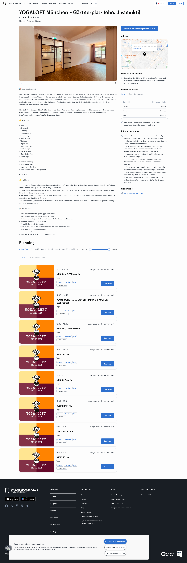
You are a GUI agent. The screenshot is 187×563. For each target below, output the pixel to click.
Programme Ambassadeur (121, 508)
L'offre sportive (15, 3)
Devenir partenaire (49, 3)
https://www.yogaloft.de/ (134, 193)
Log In (180, 3)
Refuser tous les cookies (115, 547)
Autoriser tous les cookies (115, 541)
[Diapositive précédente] (112, 83)
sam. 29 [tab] (65, 249)
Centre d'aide (146, 495)
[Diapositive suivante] (115, 83)
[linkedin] (22, 506)
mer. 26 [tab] (43, 249)
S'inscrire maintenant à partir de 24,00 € (139, 28)
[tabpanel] (68, 367)
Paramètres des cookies (115, 553)
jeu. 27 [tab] (50, 249)
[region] (79, 547)
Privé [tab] (123, 94)
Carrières (84, 495)
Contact (84, 503)
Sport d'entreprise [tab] (136, 94)
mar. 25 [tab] (36, 249)
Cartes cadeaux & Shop (89, 516)
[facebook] (6, 506)
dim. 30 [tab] (72, 249)
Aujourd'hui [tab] (23, 249)
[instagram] (17, 506)
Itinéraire (138, 48)
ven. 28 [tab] (57, 249)
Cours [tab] (23, 258)
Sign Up (171, 3)
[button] (63, 496)
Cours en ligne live (66, 3)
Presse (83, 499)
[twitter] (11, 506)
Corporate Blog (117, 503)
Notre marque (86, 512)
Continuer (108, 284)
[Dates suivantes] (77, 249)
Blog (82, 508)
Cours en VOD (82, 3)
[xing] (27, 506)
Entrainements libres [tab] (37, 258)
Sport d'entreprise (31, 3)
